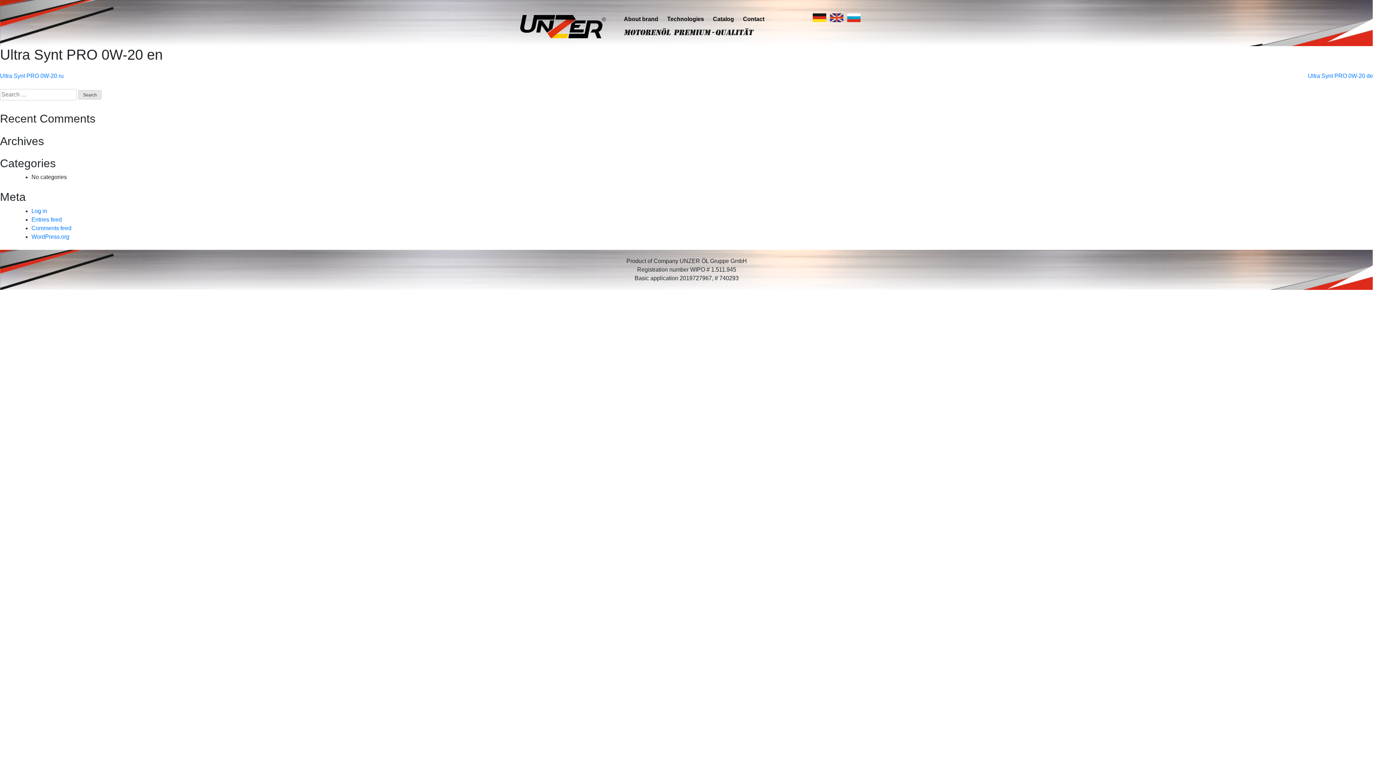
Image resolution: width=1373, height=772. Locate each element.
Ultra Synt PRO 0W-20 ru (32, 76)
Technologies (685, 19)
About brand (641, 19)
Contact (753, 19)
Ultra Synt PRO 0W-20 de (1340, 76)
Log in (39, 211)
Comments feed (51, 228)
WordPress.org (50, 237)
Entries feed (46, 220)
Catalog (723, 19)
